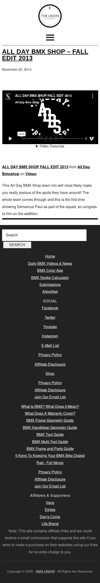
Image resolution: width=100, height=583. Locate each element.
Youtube (50, 326)
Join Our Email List (50, 396)
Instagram (50, 336)
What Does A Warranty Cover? (50, 413)
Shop (50, 373)
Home (50, 256)
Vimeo (31, 173)
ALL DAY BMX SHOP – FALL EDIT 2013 (45, 54)
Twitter (50, 317)
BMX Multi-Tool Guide (50, 441)
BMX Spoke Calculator (50, 277)
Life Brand (50, 523)
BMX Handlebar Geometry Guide (50, 427)
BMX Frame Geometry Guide (50, 420)
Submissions (50, 284)
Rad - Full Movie (50, 462)
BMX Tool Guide (50, 434)
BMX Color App (50, 270)
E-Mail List (50, 345)
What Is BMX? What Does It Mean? (50, 406)
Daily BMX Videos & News (50, 263)
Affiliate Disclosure (50, 364)
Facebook (50, 308)
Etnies (50, 509)
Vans (50, 502)
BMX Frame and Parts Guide (50, 448)
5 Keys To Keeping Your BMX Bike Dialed (50, 455)
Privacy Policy (50, 354)
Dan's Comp (50, 516)
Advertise (50, 291)
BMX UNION (50, 16)
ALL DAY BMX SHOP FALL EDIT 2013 (35, 166)
